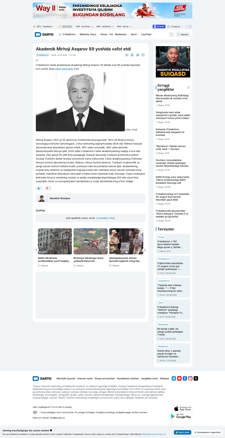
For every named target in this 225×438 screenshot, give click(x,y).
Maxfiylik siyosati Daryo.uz (154, 434)
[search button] (171, 34)
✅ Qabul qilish (182, 432)
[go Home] (42, 378)
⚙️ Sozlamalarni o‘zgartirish (207, 432)
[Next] (144, 250)
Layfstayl (146, 34)
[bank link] (65, 26)
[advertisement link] (159, 26)
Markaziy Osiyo (88, 34)
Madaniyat (120, 34)
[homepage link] (44, 34)
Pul (111, 34)
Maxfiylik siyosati (66, 378)
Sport (134, 34)
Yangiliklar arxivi (149, 378)
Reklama (164, 378)
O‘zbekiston (69, 34)
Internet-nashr (85, 378)
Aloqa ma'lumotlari (105, 378)
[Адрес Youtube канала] (179, 378)
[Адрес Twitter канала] (196, 378)
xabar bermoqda (64, 68)
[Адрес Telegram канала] (174, 378)
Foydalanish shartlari (128, 378)
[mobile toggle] (60, 34)
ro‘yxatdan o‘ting (105, 218)
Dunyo (104, 34)
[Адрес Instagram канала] (190, 378)
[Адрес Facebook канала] (185, 378)
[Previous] (36, 250)
